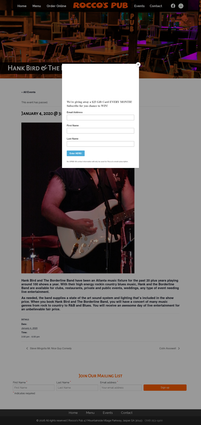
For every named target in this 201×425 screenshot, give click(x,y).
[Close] (138, 64)
